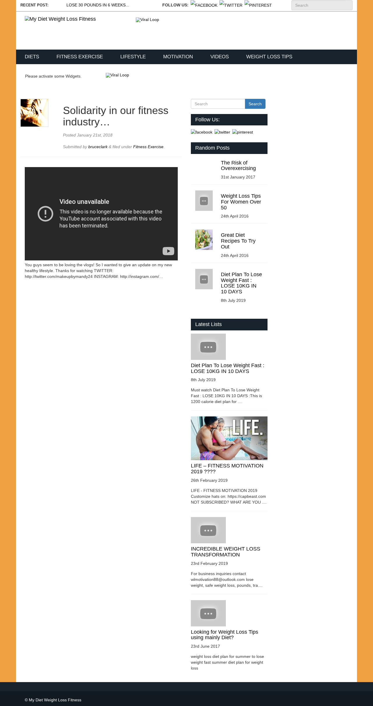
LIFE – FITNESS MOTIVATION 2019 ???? (227, 468)
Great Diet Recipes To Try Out (238, 241)
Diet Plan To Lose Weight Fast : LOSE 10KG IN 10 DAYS (241, 283)
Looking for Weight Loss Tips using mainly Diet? (224, 635)
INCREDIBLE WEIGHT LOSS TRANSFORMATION (225, 552)
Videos (219, 56)
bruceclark (98, 146)
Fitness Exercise (80, 56)
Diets (32, 56)
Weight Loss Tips (269, 56)
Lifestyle (133, 56)
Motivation (178, 56)
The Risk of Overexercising (238, 165)
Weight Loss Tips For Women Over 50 (241, 202)
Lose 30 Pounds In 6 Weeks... (97, 5)
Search (349, 5)
